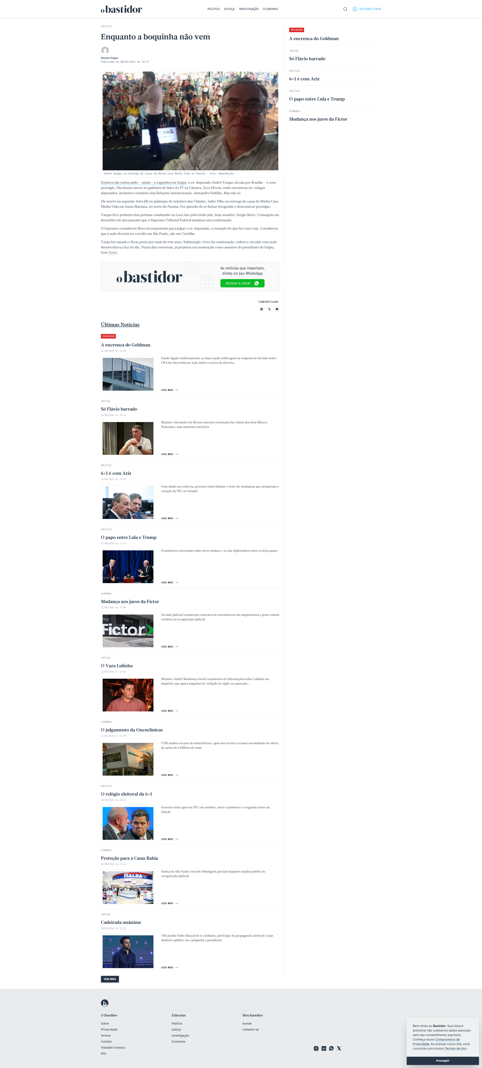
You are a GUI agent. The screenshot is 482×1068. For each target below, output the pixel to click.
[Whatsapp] (331, 1048)
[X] (339, 1048)
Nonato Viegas (109, 58)
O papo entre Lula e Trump (128, 538)
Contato (106, 1041)
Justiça (229, 9)
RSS (103, 1053)
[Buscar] (345, 9)
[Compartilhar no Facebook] (277, 309)
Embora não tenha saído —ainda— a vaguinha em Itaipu (143, 183)
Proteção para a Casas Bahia (129, 858)
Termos (106, 1035)
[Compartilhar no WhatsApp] (262, 309)
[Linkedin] (324, 1048)
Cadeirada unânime (121, 922)
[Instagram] (316, 1048)
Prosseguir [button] (442, 1060)
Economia (270, 9)
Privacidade (109, 1029)
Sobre (105, 1023)
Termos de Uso (455, 1048)
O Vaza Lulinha (117, 666)
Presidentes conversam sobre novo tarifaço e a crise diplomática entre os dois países (219, 550)
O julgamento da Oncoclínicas (132, 730)
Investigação (249, 9)
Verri (112, 253)
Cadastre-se (251, 1029)
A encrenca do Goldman (125, 345)
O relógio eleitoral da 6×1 (126, 794)
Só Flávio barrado (119, 409)
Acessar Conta (370, 9)
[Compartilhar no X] (269, 309)
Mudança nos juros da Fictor (130, 602)
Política (213, 9)
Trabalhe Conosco (113, 1047)
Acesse (247, 1023)
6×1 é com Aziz (116, 473)
